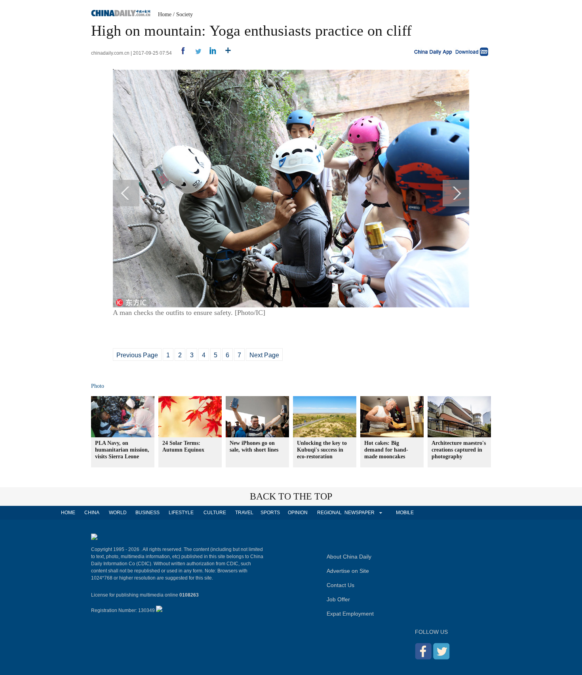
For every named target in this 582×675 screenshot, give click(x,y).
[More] (225, 53)
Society (184, 14)
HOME (68, 512)
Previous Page (137, 355)
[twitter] (195, 53)
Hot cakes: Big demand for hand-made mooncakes (386, 450)
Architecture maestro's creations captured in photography (459, 450)
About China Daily (349, 556)
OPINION (298, 512)
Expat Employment (350, 613)
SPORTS (270, 512)
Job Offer (338, 599)
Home (164, 14)
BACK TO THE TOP (291, 496)
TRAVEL (244, 512)
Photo (97, 386)
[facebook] (180, 53)
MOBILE (405, 512)
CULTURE (215, 512)
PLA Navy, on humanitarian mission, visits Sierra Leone (122, 450)
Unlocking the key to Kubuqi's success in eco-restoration (322, 450)
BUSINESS (147, 512)
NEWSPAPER (359, 512)
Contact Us (340, 585)
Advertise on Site (348, 571)
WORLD (118, 512)
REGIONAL (329, 512)
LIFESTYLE (181, 512)
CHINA (91, 512)
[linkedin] (210, 53)
